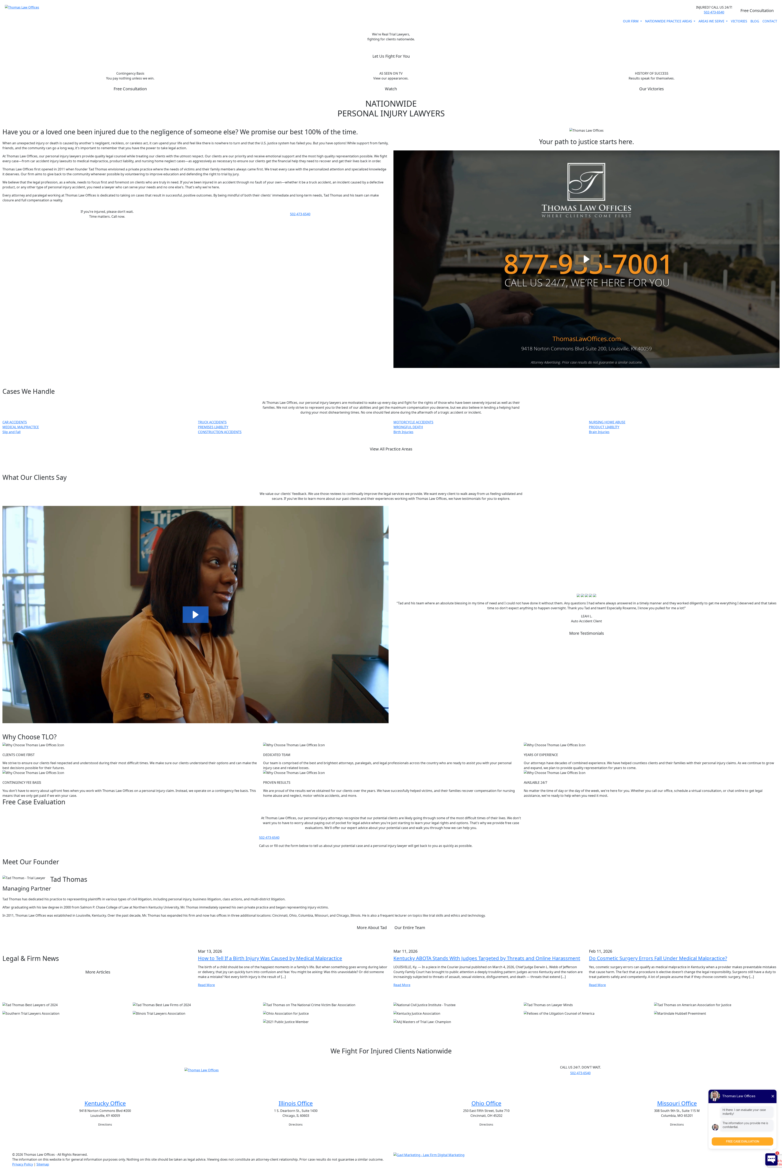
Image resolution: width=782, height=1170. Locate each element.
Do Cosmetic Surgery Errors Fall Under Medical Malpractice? (658, 958)
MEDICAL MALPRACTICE (20, 427)
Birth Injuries (403, 432)
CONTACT (769, 21)
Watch (391, 89)
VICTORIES (739, 21)
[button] (587, 259)
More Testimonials (586, 633)
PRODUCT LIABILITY (604, 427)
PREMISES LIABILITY (213, 427)
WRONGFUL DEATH (408, 427)
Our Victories (651, 89)
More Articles (97, 972)
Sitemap (42, 1164)
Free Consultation (757, 10)
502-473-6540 (714, 12)
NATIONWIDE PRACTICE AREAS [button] (669, 21)
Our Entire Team (409, 927)
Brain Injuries (599, 432)
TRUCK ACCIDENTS (212, 422)
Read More (206, 985)
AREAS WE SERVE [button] (712, 21)
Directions (105, 1124)
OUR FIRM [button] (631, 21)
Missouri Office (677, 1103)
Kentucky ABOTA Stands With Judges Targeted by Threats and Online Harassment (486, 958)
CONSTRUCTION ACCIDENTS (220, 432)
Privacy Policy (22, 1164)
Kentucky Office (105, 1103)
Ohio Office (486, 1103)
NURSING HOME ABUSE (607, 422)
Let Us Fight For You (391, 56)
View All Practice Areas (391, 449)
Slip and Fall (11, 432)
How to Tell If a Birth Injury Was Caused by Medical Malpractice (270, 958)
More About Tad (372, 927)
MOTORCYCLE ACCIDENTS (413, 422)
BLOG (754, 21)
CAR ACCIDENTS (14, 422)
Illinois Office (296, 1103)
